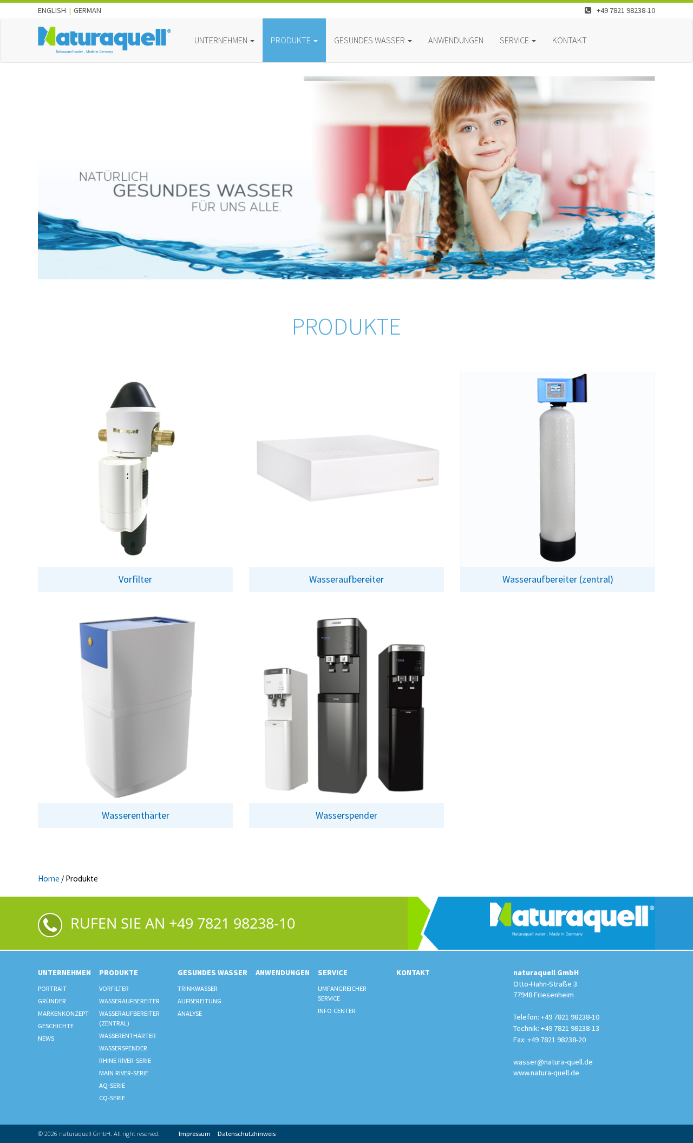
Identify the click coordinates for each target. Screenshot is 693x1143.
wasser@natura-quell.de (553, 1062)
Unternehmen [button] (221, 40)
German (87, 10)
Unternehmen (64, 972)
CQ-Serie (112, 1098)
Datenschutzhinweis (247, 1133)
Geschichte (56, 1026)
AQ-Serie (112, 1085)
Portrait (52, 988)
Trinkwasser (198, 988)
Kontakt (569, 40)
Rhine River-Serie (125, 1060)
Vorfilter (114, 988)
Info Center (337, 1011)
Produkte (118, 972)
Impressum (195, 1133)
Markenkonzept (63, 1013)
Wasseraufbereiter (129, 1001)
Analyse (190, 1013)
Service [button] (515, 40)
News (46, 1038)
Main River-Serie (123, 1073)
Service (333, 972)
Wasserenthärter (127, 1035)
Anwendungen (455, 40)
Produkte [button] (291, 40)
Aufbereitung (199, 1001)
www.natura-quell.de (546, 1072)
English (52, 10)
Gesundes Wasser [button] (370, 40)
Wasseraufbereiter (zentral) (129, 1018)
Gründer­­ (52, 1001)
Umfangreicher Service (342, 993)
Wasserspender (123, 1048)
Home (49, 878)
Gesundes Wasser (212, 972)
